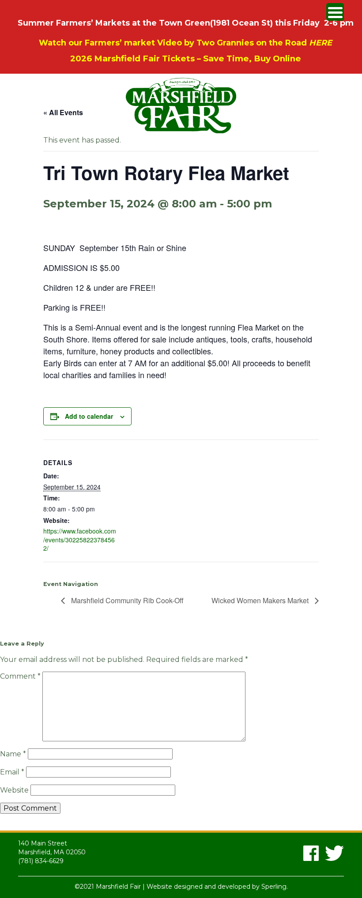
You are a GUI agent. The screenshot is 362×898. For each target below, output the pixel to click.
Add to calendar (89, 416)
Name (13, 754)
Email (12, 772)
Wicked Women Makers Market (260, 600)
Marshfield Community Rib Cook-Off (126, 600)
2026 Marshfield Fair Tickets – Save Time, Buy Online (185, 58)
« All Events (63, 112)
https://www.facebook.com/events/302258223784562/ (79, 539)
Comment (20, 676)
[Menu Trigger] (335, 12)
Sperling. (274, 886)
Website (14, 790)
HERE (320, 43)
